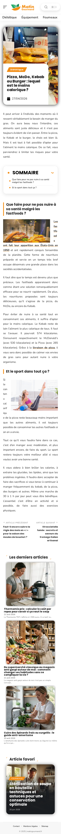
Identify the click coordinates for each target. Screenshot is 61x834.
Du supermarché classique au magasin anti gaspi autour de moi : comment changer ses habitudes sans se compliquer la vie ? (29, 671)
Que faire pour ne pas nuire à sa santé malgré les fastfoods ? (30, 181)
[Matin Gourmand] (22, 7)
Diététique (16, 69)
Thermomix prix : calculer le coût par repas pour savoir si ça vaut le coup (27, 610)
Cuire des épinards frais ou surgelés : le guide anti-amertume (29, 734)
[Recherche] (46, 7)
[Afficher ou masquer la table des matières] (46, 173)
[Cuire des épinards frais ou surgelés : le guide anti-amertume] (30, 708)
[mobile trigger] (5, 7)
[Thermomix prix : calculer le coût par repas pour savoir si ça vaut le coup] (30, 584)
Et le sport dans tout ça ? (24, 187)
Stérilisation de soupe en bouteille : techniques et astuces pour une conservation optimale (30, 794)
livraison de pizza (44, 347)
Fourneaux (17, 778)
